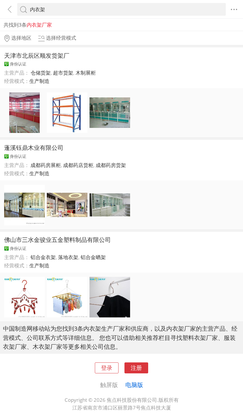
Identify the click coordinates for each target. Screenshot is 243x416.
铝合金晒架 (93, 257)
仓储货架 (41, 72)
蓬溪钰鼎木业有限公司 (33, 147)
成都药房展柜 (46, 165)
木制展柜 (86, 72)
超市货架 (63, 72)
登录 (106, 367)
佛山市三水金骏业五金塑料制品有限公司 (57, 239)
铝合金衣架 (43, 257)
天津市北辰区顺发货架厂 (36, 55)
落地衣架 (68, 257)
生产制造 (39, 81)
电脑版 (134, 384)
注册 (136, 367)
